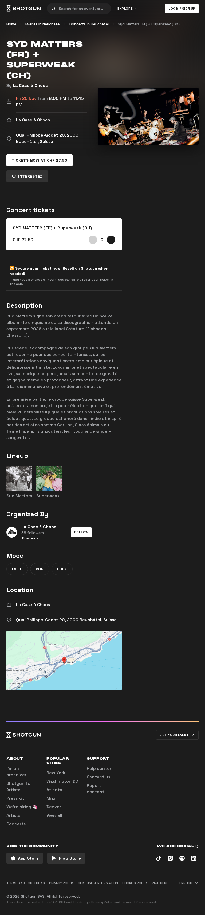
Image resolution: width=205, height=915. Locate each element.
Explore (125, 8)
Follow (81, 532)
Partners (160, 883)
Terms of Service (134, 902)
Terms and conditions (25, 883)
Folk (62, 569)
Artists (13, 815)
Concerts (16, 824)
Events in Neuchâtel (42, 24)
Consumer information (98, 883)
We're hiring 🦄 (22, 807)
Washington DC (62, 781)
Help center (99, 768)
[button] (81, 532)
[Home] (23, 8)
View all (54, 815)
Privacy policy (61, 883)
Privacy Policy (102, 902)
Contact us (98, 777)
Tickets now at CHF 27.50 (39, 160)
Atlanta (54, 790)
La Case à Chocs (30, 85)
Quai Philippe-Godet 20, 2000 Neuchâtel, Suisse (66, 620)
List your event (174, 735)
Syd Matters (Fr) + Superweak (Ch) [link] (149, 24)
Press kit (15, 798)
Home (11, 24)
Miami (52, 798)
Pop (40, 569)
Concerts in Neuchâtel (89, 24)
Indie (17, 569)
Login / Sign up (181, 8)
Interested (30, 176)
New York (55, 772)
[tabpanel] (64, 234)
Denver (53, 807)
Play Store (70, 858)
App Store (28, 858)
